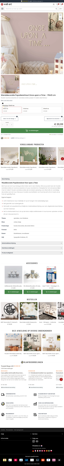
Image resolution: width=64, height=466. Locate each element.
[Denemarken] (42, 451)
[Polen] (51, 451)
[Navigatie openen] (2, 8)
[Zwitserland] (44, 451)
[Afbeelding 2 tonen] (29, 84)
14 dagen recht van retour (46, 394)
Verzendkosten (10, 394)
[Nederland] (40, 451)
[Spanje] (47, 451)
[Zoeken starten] (56, 8)
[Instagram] (33, 441)
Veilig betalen (42, 413)
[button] (32, 43)
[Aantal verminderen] (2, 125)
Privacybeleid (9, 430)
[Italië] (37, 451)
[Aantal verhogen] (11, 125)
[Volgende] (62, 158)
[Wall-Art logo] (6, 4)
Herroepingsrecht (18, 430)
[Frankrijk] (35, 451)
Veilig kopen (9, 403)
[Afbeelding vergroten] (60, 18)
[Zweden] (49, 451)
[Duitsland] (33, 451)
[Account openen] (54, 4)
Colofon (3, 430)
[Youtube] (37, 441)
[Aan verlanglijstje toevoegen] (60, 15)
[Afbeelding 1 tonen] (10, 84)
